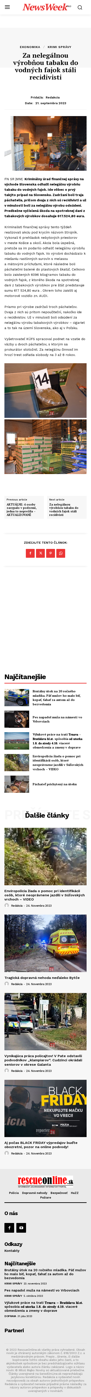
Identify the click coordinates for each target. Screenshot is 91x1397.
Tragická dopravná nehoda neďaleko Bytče (42, 978)
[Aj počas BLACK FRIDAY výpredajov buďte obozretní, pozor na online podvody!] (45, 1108)
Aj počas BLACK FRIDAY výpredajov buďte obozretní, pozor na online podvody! (41, 1145)
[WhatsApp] (60, 553)
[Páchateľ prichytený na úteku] (16, 784)
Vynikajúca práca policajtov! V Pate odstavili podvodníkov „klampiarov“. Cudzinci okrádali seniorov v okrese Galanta (43, 1060)
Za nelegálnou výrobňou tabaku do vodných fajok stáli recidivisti (63, 510)
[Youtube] (21, 1228)
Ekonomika (30, 46)
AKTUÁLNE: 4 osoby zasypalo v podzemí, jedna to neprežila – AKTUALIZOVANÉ (22, 510)
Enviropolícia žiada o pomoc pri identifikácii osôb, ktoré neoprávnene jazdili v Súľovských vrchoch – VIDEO (58, 762)
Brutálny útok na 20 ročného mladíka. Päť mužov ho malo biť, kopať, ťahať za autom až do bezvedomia (57, 697)
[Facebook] (30, 553)
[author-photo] (7, 905)
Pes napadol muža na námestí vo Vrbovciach (41, 1290)
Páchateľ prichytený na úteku (55, 784)
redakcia (53, 97)
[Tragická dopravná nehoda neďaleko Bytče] (45, 943)
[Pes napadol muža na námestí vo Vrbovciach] (16, 719)
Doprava (10, 1316)
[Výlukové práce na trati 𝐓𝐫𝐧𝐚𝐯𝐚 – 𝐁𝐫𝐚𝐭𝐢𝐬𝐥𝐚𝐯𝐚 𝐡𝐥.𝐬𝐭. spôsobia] (16, 740)
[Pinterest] (50, 553)
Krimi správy (59, 46)
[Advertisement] (45, 620)
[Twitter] (40, 553)
